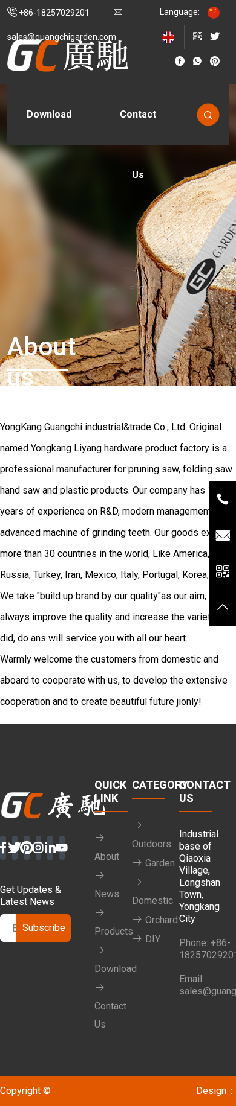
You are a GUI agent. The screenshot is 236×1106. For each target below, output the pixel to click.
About (106, 856)
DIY (151, 939)
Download (49, 114)
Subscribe (43, 927)
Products (113, 931)
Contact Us (138, 127)
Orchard (160, 920)
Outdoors (151, 844)
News (106, 894)
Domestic (152, 900)
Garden (159, 863)
